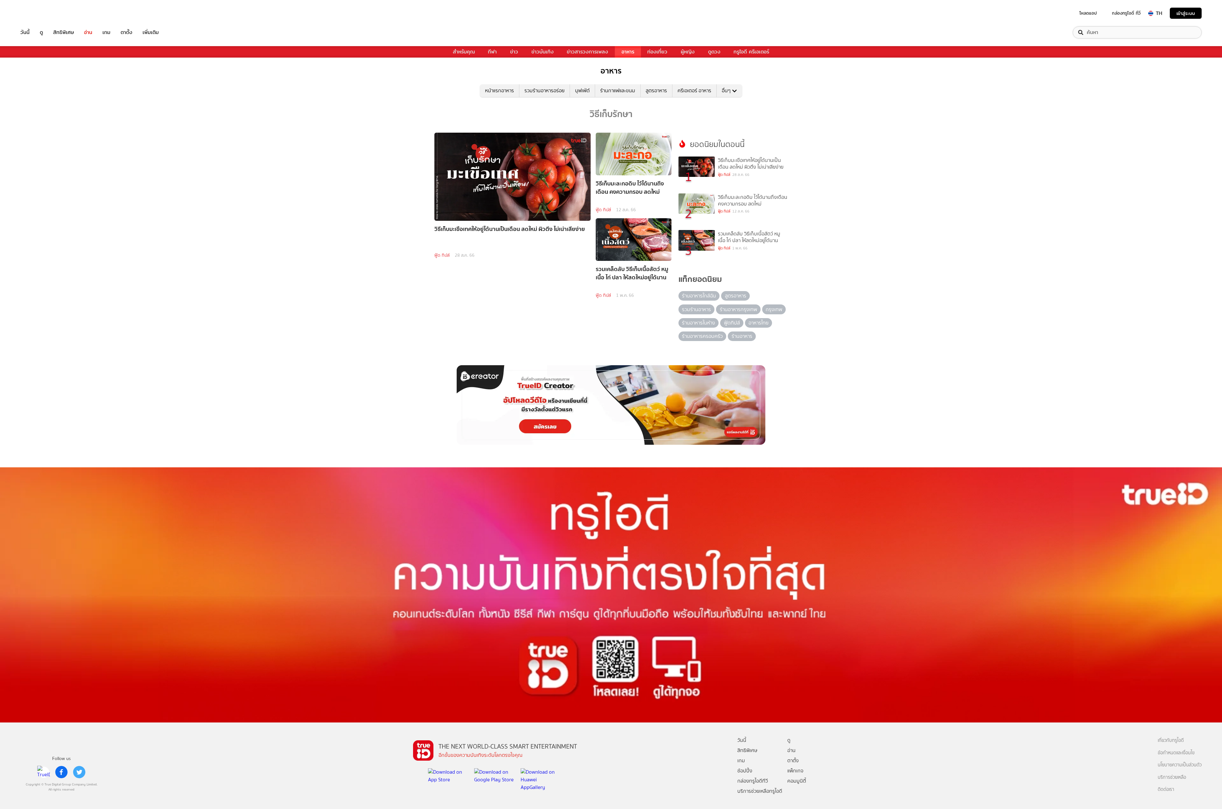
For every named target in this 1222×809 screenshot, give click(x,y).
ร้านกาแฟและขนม (617, 90)
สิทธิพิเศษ (63, 32)
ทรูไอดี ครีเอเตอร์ (751, 52)
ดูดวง (714, 52)
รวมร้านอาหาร (696, 309)
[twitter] (79, 772)
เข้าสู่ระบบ (1185, 13)
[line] (43, 772)
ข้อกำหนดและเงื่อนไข (1176, 753)
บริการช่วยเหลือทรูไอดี (759, 791)
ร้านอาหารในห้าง (698, 322)
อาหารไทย (758, 322)
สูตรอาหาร (656, 90)
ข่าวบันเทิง (542, 52)
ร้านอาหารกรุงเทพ (738, 309)
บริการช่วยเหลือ (1172, 777)
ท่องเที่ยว (657, 52)
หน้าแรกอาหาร (499, 90)
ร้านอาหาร (742, 336)
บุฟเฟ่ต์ (582, 90)
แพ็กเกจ (795, 770)
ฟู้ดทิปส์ (732, 322)
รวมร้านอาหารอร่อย (544, 90)
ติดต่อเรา (1166, 789)
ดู (41, 32)
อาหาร (628, 52)
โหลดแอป (1088, 13)
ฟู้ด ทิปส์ (442, 255)
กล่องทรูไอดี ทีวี (1126, 13)
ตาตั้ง (126, 32)
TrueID (39, 13)
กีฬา (492, 52)
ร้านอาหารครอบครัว (702, 336)
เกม (106, 32)
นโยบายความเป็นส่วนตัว (1180, 765)
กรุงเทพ (774, 309)
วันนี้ (25, 32)
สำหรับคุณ (464, 52)
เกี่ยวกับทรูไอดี (1171, 740)
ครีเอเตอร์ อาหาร (694, 90)
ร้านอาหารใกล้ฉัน (699, 295)
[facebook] (61, 772)
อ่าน (88, 32)
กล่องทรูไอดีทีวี (752, 781)
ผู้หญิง (688, 52)
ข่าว (514, 52)
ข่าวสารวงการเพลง (587, 52)
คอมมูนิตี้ (796, 781)
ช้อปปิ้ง (744, 770)
